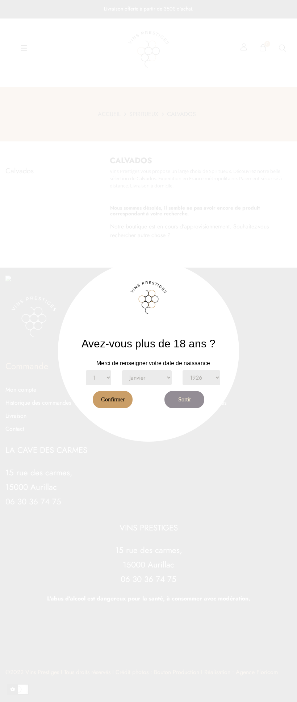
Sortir (184, 399)
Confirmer (113, 399)
